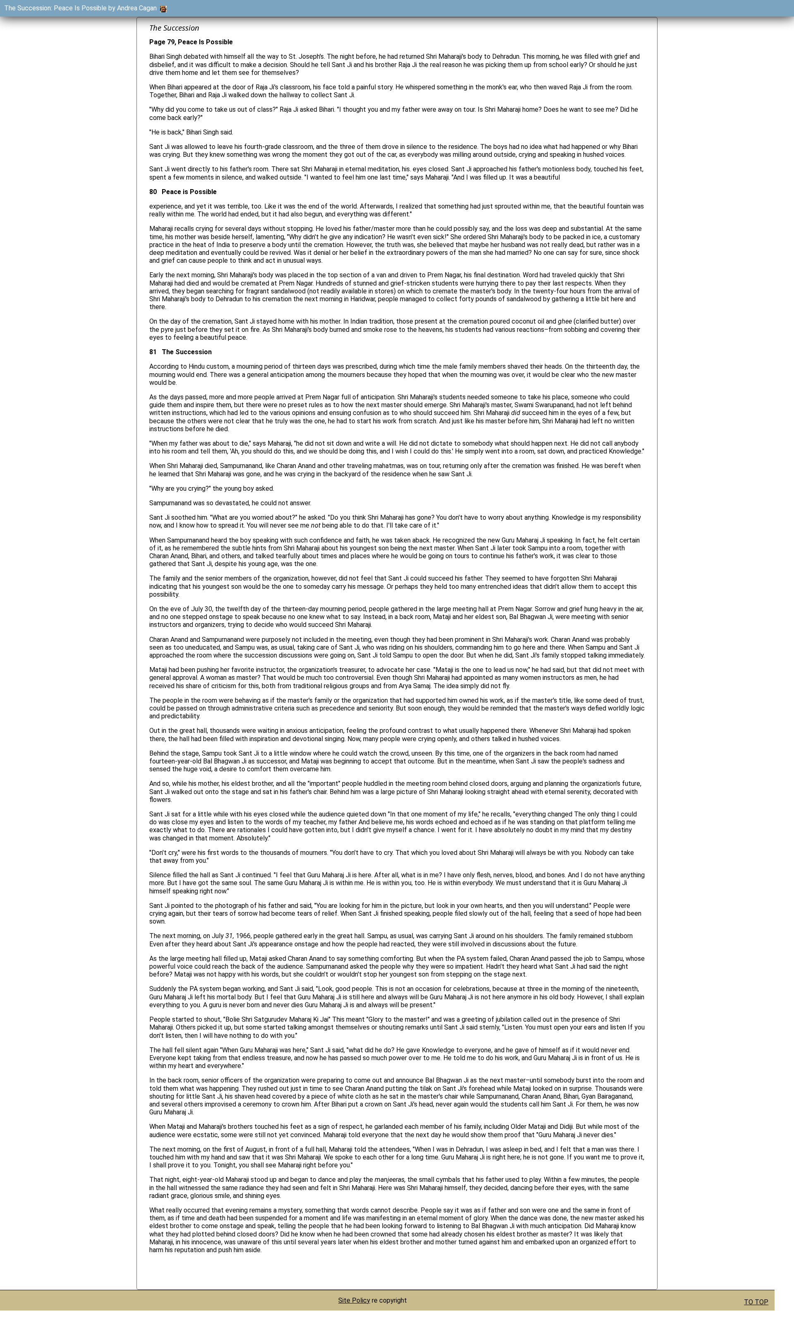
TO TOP (756, 1302)
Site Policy (354, 1300)
